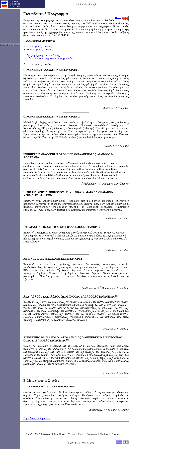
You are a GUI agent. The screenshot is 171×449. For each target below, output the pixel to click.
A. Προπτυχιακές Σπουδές (37, 46)
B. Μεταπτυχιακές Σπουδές (37, 49)
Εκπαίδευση (59, 434)
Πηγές (80, 434)
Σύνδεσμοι (105, 434)
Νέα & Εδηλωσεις (43, 434)
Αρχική (29, 434)
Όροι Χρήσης (88, 443)
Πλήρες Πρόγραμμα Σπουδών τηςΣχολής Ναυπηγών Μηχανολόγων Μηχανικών (47, 57)
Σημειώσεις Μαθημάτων (36, 418)
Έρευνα (71, 434)
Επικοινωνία (117, 434)
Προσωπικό (92, 434)
